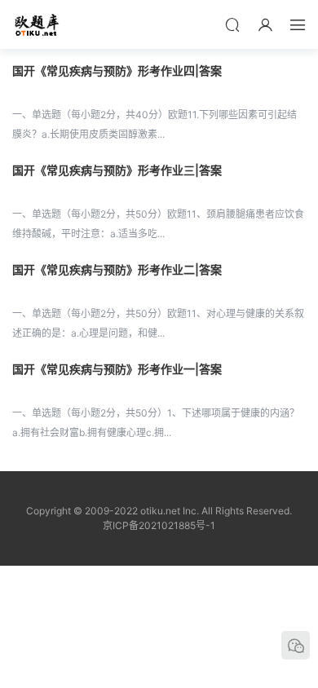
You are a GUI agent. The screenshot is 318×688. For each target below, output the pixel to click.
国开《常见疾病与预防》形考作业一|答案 (117, 369)
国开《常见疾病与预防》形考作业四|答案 (117, 70)
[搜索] (232, 24)
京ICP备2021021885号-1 (159, 525)
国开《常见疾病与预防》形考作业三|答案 (117, 170)
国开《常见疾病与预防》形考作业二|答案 (117, 269)
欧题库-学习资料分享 (36, 24)
